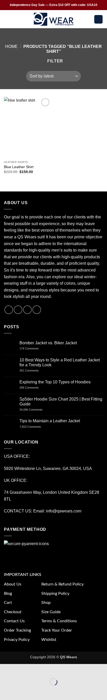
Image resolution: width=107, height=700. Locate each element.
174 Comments (33, 348)
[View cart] (98, 19)
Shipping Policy (55, 593)
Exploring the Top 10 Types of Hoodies (55, 382)
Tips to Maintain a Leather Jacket (49, 421)
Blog (8, 593)
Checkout (13, 612)
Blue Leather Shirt (19, 167)
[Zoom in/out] (5, 669)
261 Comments (33, 370)
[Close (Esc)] (51, 669)
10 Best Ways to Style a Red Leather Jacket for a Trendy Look (59, 362)
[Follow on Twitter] (27, 309)
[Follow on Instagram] (18, 309)
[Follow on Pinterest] (36, 309)
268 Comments (34, 387)
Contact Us (14, 621)
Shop (46, 603)
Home (11, 46)
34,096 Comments (35, 409)
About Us (12, 584)
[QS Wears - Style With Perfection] (54, 19)
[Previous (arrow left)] (5, 691)
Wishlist (48, 640)
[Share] (35, 669)
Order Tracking (17, 630)
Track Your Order (56, 630)
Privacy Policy (17, 640)
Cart (8, 603)
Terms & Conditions (59, 621)
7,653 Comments (35, 426)
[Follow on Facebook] (8, 309)
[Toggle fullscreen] (20, 669)
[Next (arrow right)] (20, 691)
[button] (7, 19)
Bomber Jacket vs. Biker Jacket (48, 343)
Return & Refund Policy (62, 584)
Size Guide (51, 612)
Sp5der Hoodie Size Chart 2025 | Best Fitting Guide (60, 401)
